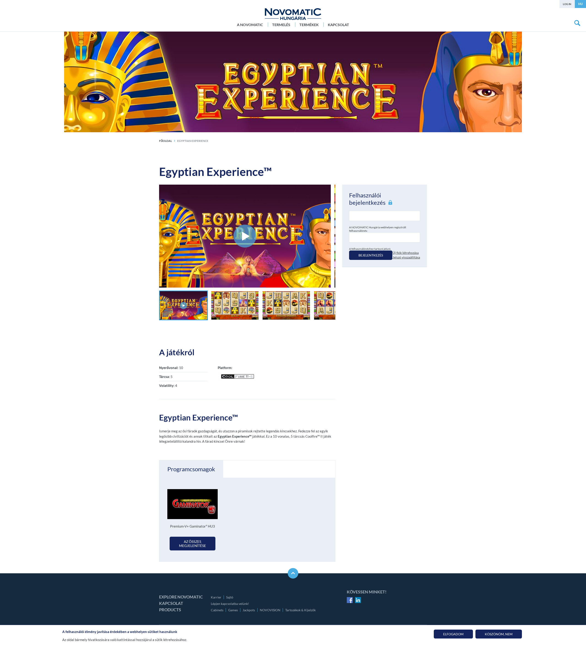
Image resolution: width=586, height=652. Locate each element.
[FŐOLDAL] (293, 14)
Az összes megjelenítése (192, 543)
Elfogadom (453, 634)
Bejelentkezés (370, 255)
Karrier (216, 597)
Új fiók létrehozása (406, 253)
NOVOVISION (270, 610)
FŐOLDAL (165, 141)
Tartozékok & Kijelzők (300, 610)
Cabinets (217, 610)
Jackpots (249, 610)
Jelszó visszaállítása (406, 257)
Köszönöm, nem (499, 634)
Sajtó (229, 597)
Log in (567, 4)
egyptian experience (192, 141)
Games (233, 610)
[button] (183, 305)
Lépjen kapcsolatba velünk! (230, 604)
